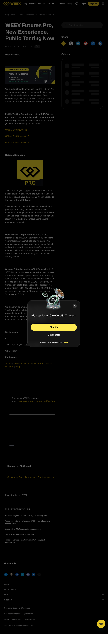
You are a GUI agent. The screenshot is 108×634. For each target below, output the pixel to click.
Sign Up (54, 327)
